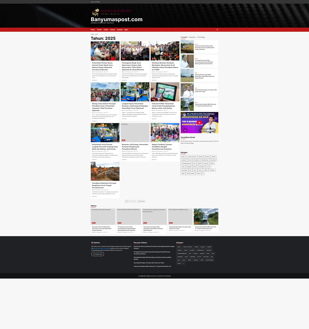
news (212, 163)
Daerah (200, 156)
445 (140, 201)
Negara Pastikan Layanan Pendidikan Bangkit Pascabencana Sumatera (162, 147)
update (199, 173)
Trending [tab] (201, 37)
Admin (94, 71)
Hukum (112, 30)
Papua (195, 166)
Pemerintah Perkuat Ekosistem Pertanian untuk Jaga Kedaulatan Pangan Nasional (204, 47)
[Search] (217, 29)
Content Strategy (191, 156)
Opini (126, 30)
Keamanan (213, 160)
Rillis (195, 170)
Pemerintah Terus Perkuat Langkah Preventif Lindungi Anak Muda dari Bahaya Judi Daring (105, 147)
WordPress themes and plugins (102, 248)
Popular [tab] (192, 37)
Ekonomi (207, 156)
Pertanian (201, 166)
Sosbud (119, 30)
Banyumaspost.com (117, 19)
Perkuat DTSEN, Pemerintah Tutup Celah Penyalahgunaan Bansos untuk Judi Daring (163, 106)
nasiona (200, 163)
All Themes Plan (97, 254)
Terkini (99, 30)
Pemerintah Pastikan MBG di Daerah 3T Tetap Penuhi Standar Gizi (152, 266)
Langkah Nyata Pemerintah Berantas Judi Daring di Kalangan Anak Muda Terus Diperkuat (135, 106)
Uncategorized (191, 173)
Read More (94, 80)
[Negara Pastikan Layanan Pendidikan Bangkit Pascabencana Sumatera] (165, 132)
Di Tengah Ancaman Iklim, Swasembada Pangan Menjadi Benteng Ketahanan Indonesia (204, 62)
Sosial (200, 170)
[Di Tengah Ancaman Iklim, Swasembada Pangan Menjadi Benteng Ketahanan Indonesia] (187, 61)
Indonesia (196, 160)
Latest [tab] (184, 37)
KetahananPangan (186, 163)
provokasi (184, 170)
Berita (153, 58)
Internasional (204, 160)
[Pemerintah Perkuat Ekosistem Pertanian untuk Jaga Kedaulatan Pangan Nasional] (187, 46)
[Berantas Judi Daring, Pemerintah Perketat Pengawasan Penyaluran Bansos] (135, 132)
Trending (212, 170)
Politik (106, 30)
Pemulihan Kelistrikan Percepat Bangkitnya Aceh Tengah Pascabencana (104, 185)
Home (93, 30)
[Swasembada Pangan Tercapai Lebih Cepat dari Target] (187, 90)
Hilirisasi (184, 160)
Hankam (213, 156)
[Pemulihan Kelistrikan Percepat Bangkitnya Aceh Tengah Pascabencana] (105, 171)
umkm (183, 173)
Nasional (206, 163)
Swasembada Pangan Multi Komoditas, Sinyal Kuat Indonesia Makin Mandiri (204, 76)
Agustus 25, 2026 (204, 230)
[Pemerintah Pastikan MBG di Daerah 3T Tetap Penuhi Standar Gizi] (187, 104)
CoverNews (159, 276)
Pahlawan (189, 166)
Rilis (190, 170)
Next (143, 201)
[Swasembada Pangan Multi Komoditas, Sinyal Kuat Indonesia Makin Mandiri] (187, 75)
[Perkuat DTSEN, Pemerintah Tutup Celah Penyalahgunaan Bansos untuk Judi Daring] (165, 91)
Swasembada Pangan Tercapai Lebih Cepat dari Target (149, 262)
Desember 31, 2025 (102, 71)
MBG (194, 163)
